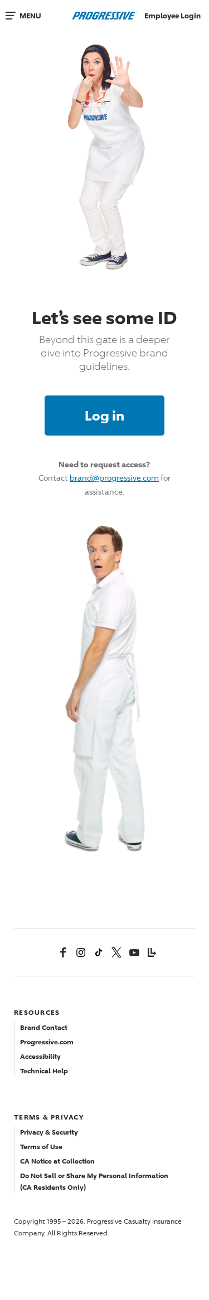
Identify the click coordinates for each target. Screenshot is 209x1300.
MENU (30, 15)
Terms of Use (41, 1146)
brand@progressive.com (114, 477)
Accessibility (40, 1056)
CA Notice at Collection (57, 1161)
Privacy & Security (49, 1132)
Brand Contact (43, 1027)
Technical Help (44, 1071)
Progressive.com (47, 1042)
